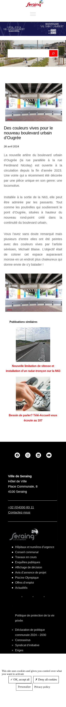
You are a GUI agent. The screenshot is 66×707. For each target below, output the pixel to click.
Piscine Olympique (27, 577)
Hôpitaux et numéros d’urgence (34, 547)
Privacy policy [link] (42, 686)
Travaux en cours (26, 557)
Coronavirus (22, 640)
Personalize (24, 686)
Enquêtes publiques (27, 562)
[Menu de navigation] (33, 14)
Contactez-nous (19, 512)
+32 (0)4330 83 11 (21, 507)
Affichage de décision (28, 567)
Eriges (19, 650)
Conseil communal (27, 552)
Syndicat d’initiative (27, 645)
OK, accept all (21, 679)
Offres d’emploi (24, 582)
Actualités (21, 587)
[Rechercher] (53, 53)
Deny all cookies (47, 679)
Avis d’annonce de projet (30, 572)
